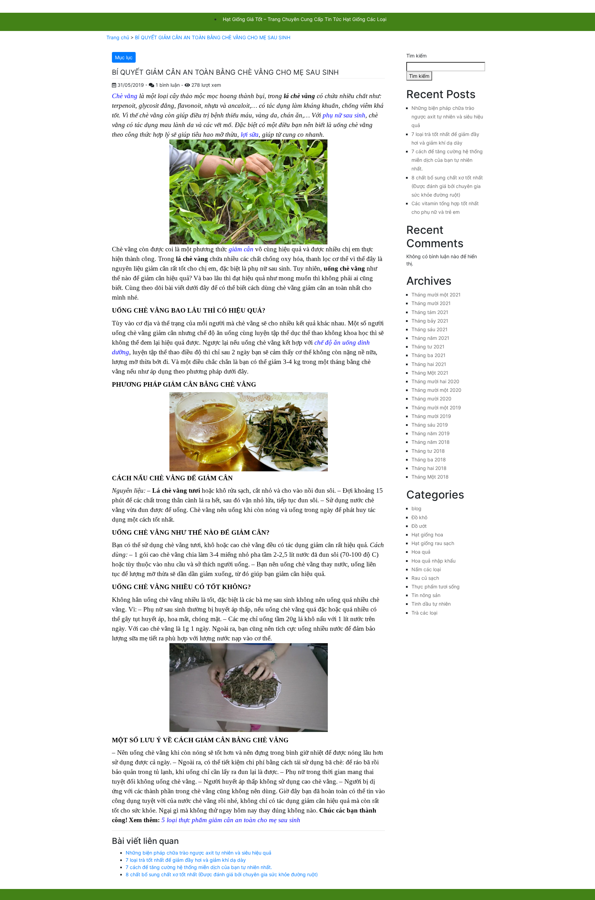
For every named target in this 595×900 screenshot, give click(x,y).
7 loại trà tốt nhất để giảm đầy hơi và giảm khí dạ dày (186, 860)
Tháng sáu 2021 (429, 329)
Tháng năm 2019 (430, 433)
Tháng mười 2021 (431, 303)
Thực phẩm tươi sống (435, 586)
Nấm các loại (426, 569)
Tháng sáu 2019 (429, 425)
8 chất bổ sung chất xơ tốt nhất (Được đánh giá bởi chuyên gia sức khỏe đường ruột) (222, 874)
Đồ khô (419, 517)
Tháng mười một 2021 (436, 294)
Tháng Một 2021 (429, 373)
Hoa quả (420, 552)
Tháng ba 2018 (428, 459)
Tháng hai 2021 (428, 364)
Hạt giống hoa (427, 534)
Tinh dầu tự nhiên (431, 604)
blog (416, 508)
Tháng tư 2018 (428, 451)
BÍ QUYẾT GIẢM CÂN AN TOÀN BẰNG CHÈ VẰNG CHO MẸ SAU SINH (212, 37)
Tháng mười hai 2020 (435, 381)
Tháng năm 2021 (430, 338)
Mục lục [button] (124, 57)
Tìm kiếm (416, 56)
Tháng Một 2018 (430, 477)
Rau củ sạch (425, 578)
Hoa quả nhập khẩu (433, 561)
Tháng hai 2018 (429, 468)
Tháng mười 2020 (431, 398)
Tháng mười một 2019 (436, 407)
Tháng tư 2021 (428, 346)
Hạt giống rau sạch (432, 543)
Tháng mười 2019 (431, 416)
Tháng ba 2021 (428, 355)
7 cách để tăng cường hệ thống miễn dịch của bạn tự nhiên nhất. (199, 867)
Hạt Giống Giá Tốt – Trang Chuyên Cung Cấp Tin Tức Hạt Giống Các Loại (304, 19)
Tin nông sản (425, 595)
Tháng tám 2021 (429, 312)
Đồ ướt (419, 526)
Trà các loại (424, 613)
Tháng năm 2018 (430, 442)
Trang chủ (117, 37)
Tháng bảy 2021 (429, 321)
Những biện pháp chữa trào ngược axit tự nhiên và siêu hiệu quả (198, 853)
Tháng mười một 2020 (436, 390)
